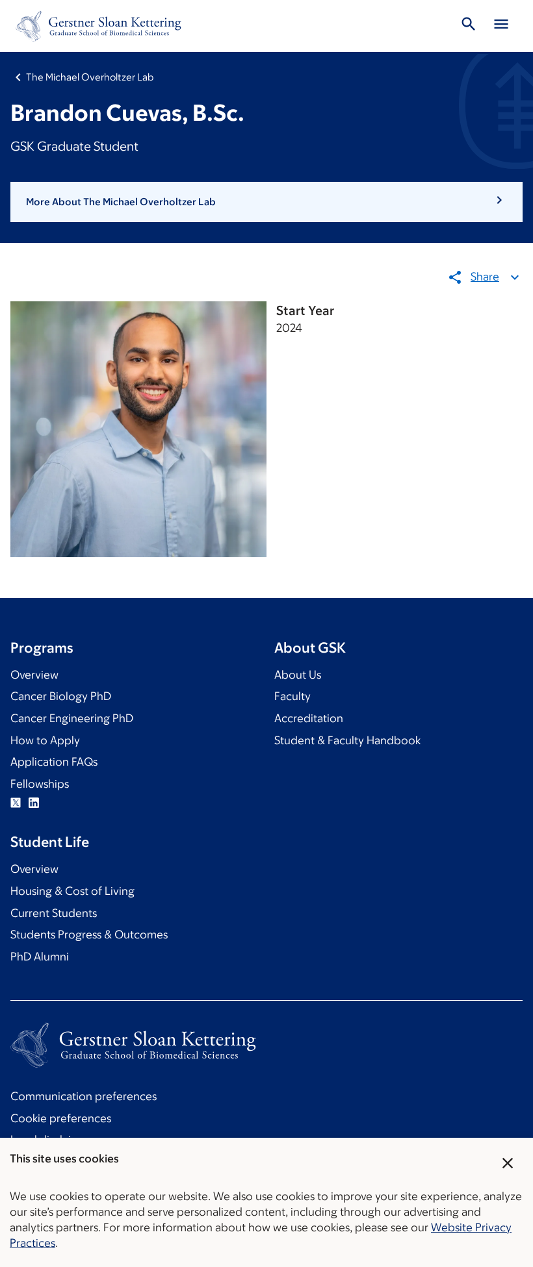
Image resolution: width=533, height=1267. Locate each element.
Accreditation (308, 718)
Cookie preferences (60, 1118)
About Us (297, 674)
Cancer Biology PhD (60, 696)
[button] (266, 202)
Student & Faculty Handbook (347, 740)
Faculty (292, 696)
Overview (34, 674)
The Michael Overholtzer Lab (89, 76)
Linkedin (34, 802)
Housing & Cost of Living (72, 890)
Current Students (53, 913)
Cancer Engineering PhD (71, 718)
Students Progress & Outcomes (89, 934)
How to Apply (45, 740)
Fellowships (39, 783)
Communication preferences (83, 1096)
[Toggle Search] (468, 26)
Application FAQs (54, 761)
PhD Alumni (39, 956)
